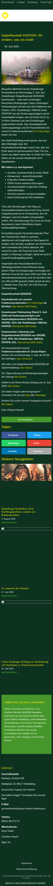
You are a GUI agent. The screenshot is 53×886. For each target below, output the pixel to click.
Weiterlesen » (9, 522)
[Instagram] (20, 7)
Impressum (26, 863)
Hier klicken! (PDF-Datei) (24, 306)
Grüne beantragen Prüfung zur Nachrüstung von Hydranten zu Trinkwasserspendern (24, 663)
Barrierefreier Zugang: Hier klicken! (18, 789)
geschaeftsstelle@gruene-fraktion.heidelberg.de (23, 808)
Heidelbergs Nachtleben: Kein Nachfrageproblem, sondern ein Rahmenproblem (18, 511)
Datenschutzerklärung (26, 869)
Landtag (21, 2)
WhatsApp (40, 395)
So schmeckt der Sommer (15, 588)
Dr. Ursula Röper (42, 131)
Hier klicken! (26, 367)
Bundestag (32, 2)
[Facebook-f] (26, 7)
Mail (27, 395)
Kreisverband (7, 2)
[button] (49, 15)
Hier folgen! (7, 404)
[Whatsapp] (32, 7)
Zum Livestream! (24, 358)
